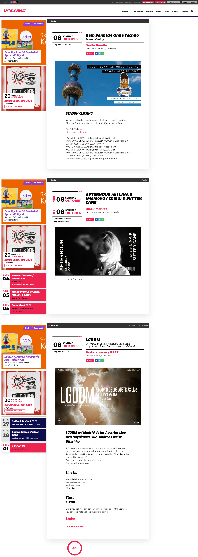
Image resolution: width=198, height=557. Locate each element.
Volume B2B (160, 2)
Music (175, 11)
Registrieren (189, 2)
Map (90, 53)
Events (149, 11)
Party (53, 21)
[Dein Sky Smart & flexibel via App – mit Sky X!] (23, 42)
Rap (146, 550)
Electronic (132, 325)
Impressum (137, 2)
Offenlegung (120, 2)
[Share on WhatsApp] (102, 53)
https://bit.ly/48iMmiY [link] (76, 132)
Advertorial (38, 24)
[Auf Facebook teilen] (96, 53)
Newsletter (148, 2)
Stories (27, 24)
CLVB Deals (137, 11)
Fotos (158, 11)
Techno (145, 180)
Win (166, 11)
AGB (113, 2)
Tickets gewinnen (14, 106)
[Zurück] (49, 21)
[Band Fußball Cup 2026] (23, 88)
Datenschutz (128, 2)
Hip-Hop (140, 550)
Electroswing (143, 325)
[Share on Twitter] (99, 53)
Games (184, 11)
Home (125, 11)
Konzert (54, 325)
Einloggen (174, 2)
